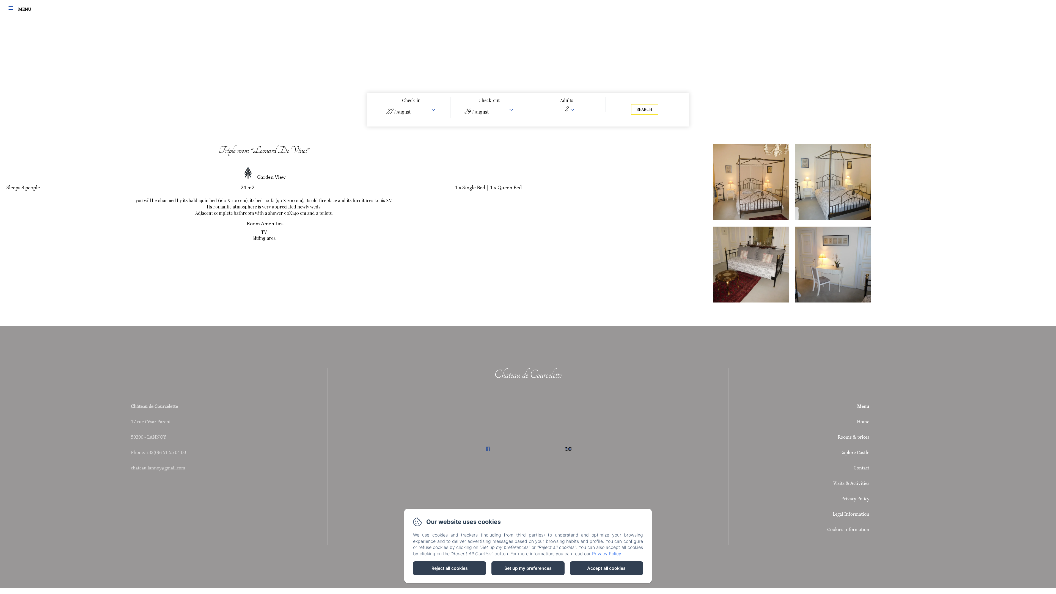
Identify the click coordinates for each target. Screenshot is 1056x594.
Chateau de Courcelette (528, 375)
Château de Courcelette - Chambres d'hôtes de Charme (528, 12)
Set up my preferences (528, 568)
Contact (861, 468)
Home (863, 422)
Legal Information (851, 514)
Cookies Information (848, 529)
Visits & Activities (851, 483)
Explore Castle (854, 452)
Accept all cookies (606, 568)
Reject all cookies (449, 568)
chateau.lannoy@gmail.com (158, 468)
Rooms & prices (853, 437)
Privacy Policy (855, 499)
